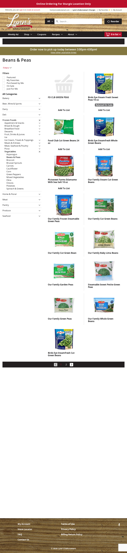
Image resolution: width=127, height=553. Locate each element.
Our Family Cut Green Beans (102, 218)
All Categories (9, 94)
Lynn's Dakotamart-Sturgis (84, 10)
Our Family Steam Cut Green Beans (103, 181)
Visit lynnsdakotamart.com (60, 10)
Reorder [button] (115, 21)
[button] (39, 98)
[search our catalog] (57, 21)
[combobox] (49, 21)
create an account (33, 10)
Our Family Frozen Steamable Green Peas (63, 220)
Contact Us (23, 539)
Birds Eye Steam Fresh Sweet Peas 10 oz (103, 98)
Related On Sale (104, 105)
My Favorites (103, 10)
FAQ (20, 534)
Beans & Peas (47, 39)
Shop (4, 39)
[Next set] (71, 364)
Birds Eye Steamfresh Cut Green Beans (61, 354)
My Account (117, 10)
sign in (21, 10)
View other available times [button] (63, 52)
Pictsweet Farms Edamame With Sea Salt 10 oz (62, 181)
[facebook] (119, 524)
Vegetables (31, 39)
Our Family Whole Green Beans (100, 320)
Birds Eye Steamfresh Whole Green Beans (102, 141)
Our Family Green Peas (60, 318)
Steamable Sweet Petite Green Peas (104, 285)
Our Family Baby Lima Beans (103, 252)
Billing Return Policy (71, 534)
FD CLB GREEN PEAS (58, 97)
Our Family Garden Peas (60, 284)
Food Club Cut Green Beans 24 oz (63, 141)
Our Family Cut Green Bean (62, 252)
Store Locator (25, 529)
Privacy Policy (68, 529)
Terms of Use (68, 524)
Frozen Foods (16, 39)
